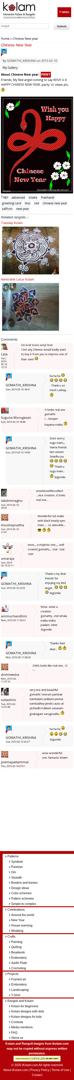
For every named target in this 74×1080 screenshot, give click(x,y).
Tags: (5, 197)
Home (5, 38)
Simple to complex (23, 903)
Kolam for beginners (24, 1006)
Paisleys (17, 866)
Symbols (17, 861)
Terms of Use (60, 1070)
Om (13, 872)
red (36, 203)
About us (17, 1037)
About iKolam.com (15, 1070)
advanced (18, 197)
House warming (21, 925)
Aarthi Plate (19, 962)
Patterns (13, 856)
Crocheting (18, 968)
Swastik (16, 877)
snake (33, 197)
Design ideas (20, 888)
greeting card (11, 203)
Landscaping (20, 989)
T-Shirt (15, 995)
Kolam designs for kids (26, 1016)
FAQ (14, 1032)
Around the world (22, 915)
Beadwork (18, 952)
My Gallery (10, 67)
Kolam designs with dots (27, 1011)
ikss (27, 203)
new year (22, 209)
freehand (47, 197)
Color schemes (21, 893)
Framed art (18, 979)
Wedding (17, 930)
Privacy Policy (39, 1070)
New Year (17, 920)
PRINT (45, 74)
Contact (37, 1075)
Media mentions (22, 1027)
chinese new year (55, 203)
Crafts (11, 936)
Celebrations (16, 909)
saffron (7, 209)
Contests (17, 1022)
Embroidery (19, 957)
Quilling (16, 947)
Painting (16, 941)
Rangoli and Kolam (20, 1000)
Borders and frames (24, 882)
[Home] (19, 17)
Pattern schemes (22, 898)
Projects (12, 974)
